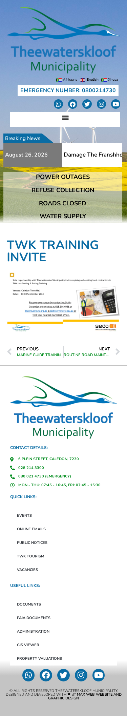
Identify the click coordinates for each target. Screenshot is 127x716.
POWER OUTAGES (63, 177)
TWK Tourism (30, 556)
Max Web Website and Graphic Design (85, 696)
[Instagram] (101, 103)
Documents (29, 604)
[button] (65, 117)
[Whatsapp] (58, 103)
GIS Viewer (28, 645)
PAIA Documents (33, 617)
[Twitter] (86, 103)
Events (24, 515)
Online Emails (31, 529)
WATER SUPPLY (63, 216)
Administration (33, 631)
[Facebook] (72, 103)
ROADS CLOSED (62, 203)
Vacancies (27, 569)
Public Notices (32, 542)
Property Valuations (39, 658)
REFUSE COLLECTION (62, 190)
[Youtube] (115, 103)
